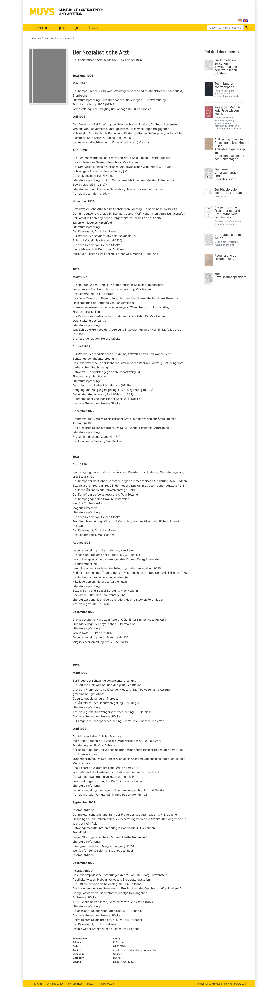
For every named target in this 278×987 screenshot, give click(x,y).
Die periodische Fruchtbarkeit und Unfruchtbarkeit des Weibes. (227, 212)
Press (90, 983)
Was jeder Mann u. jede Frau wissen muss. (227, 110)
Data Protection (55, 983)
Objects (77, 27)
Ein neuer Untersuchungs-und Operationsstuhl (226, 174)
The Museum (40, 27)
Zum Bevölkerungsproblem (228, 275)
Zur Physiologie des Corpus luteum (228, 191)
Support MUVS (75, 983)
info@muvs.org (106, 983)
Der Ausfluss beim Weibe (227, 236)
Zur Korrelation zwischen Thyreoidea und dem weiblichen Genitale (225, 67)
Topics (60, 27)
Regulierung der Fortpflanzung (226, 257)
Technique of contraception (224, 85)
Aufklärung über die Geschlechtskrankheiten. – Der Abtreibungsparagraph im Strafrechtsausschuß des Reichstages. (228, 149)
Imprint (38, 983)
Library (93, 27)
